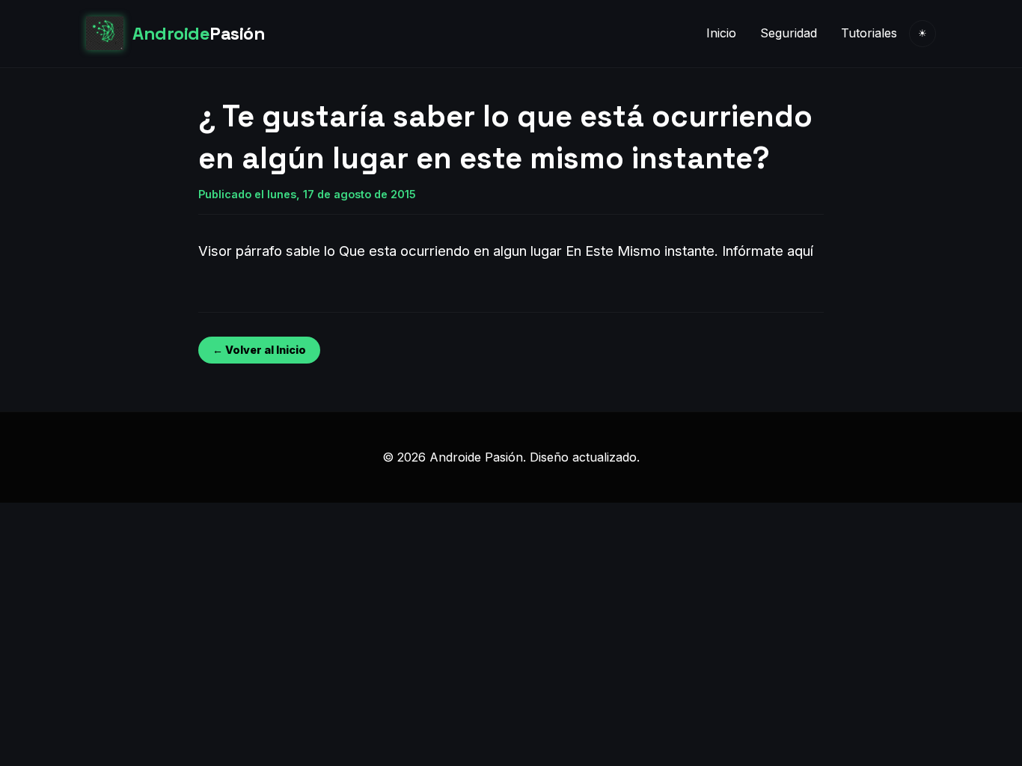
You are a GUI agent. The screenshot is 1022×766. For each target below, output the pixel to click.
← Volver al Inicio (259, 349)
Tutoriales (869, 32)
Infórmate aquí (767, 250)
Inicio (721, 32)
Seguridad (788, 32)
